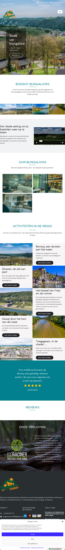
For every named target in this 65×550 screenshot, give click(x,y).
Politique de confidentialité (37, 547)
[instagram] (59, 5)
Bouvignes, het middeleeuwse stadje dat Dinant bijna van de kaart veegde (54, 513)
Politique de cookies (25, 547)
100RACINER (58, 438)
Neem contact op (44, 2)
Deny (32, 539)
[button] (62, 521)
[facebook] (56, 5)
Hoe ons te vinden (57, 2)
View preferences (32, 543)
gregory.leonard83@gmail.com (13, 516)
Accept (32, 534)
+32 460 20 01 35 (46, 5)
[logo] (9, 11)
